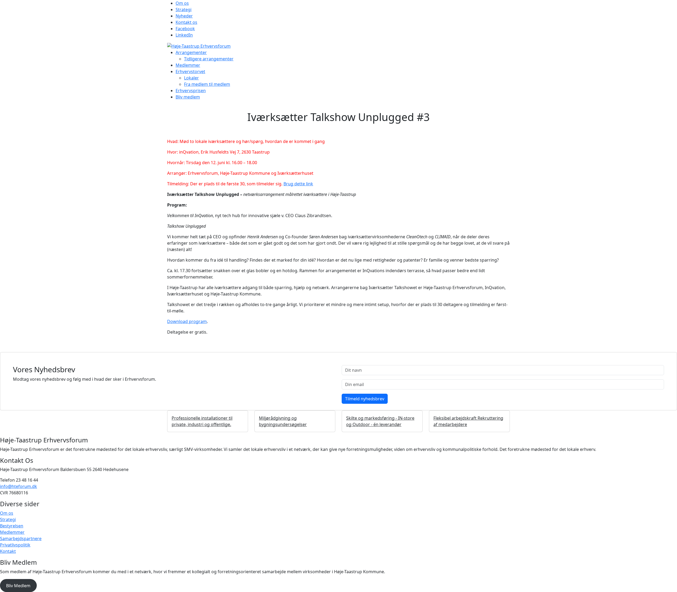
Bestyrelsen (11, 526)
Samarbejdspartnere (21, 538)
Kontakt (8, 551)
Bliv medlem (188, 97)
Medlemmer (188, 65)
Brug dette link (298, 184)
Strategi (183, 9)
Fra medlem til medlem (207, 84)
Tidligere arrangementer (209, 59)
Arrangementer (191, 52)
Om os (182, 3)
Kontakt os (186, 22)
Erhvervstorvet (190, 71)
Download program (187, 321)
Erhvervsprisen (191, 90)
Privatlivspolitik (15, 545)
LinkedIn (184, 35)
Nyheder (184, 16)
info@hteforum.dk (18, 486)
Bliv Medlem (18, 586)
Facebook (185, 29)
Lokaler (191, 78)
